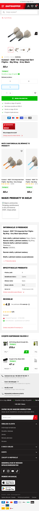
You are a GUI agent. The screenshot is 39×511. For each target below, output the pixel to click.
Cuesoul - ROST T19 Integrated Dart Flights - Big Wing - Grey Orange (13, 181)
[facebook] (4, 471)
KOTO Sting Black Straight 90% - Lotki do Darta (18, 342)
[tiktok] (17, 471)
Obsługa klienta (8, 424)
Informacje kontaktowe (9, 428)
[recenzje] (29, 304)
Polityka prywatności (24, 497)
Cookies (34, 497)
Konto (4, 452)
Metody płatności (7, 438)
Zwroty (4, 434)
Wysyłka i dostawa (7, 431)
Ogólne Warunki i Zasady (9, 497)
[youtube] (12, 471)
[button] (10, 210)
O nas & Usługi (7, 447)
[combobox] (20, 12)
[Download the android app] (8, 488)
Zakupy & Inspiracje (10, 458)
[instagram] (8, 471)
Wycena (4, 441)
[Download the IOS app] (8, 482)
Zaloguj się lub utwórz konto (11, 135)
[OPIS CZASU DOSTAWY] (19, 74)
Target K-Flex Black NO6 (17, 359)
